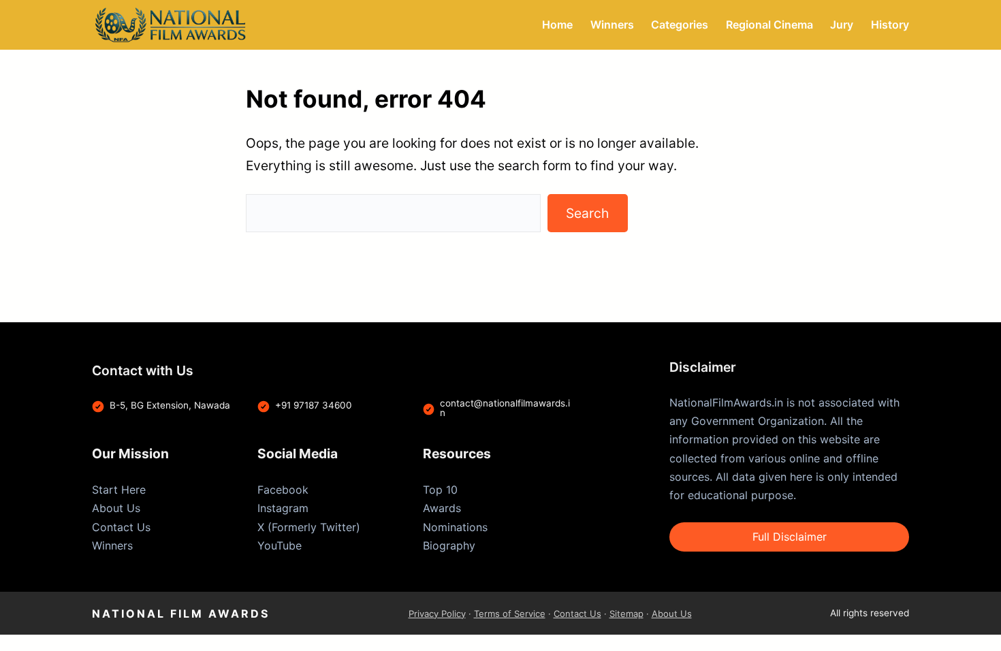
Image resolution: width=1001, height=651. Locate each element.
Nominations (455, 527)
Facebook (282, 489)
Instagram (282, 508)
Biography (449, 545)
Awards (442, 508)
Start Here (119, 489)
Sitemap (626, 613)
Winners (112, 545)
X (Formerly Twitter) (308, 527)
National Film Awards (181, 613)
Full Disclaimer (789, 536)
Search (587, 213)
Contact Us (121, 527)
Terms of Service (509, 613)
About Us (116, 508)
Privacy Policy (437, 613)
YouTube (279, 545)
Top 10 (440, 489)
